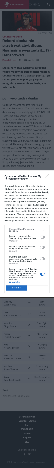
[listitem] (27, 230)
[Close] (48, 176)
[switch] (42, 237)
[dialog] (27, 234)
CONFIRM (16, 288)
